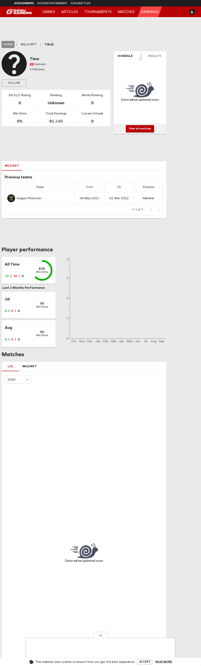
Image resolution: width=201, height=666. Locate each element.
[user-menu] (192, 12)
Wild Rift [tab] (12, 165)
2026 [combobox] (11, 379)
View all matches (140, 128)
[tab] (125, 56)
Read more (163, 661)
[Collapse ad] (100, 635)
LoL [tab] (10, 366)
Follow (14, 83)
